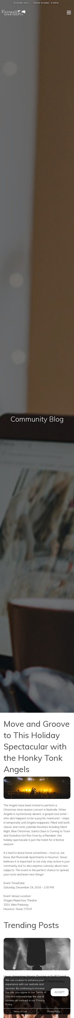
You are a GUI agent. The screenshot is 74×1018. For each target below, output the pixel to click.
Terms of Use (20, 1011)
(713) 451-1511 (21, 2)
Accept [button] (60, 992)
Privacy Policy (53, 1011)
